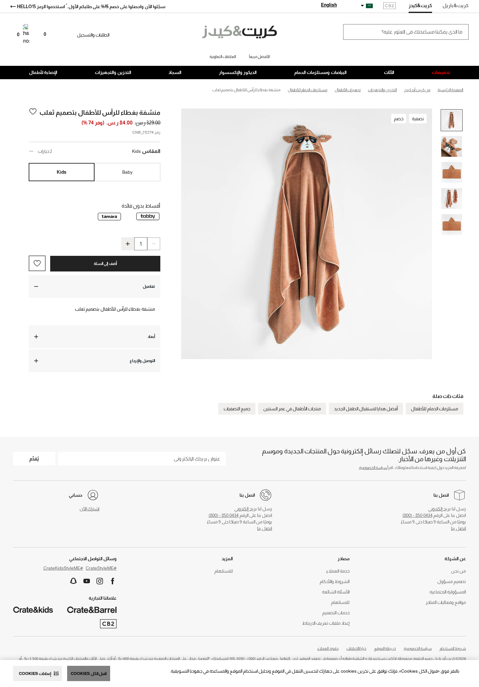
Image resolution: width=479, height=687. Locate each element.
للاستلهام (340, 602)
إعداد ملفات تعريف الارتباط (326, 623)
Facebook (113, 581)
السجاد (174, 72)
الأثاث (389, 72)
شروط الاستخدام (453, 648)
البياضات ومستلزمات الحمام (320, 72)
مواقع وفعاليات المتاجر (446, 602)
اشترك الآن (89, 508)
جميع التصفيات (237, 408)
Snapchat (74, 581)
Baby (127, 172)
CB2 (389, 6)
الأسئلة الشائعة (336, 591)
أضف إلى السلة (105, 263)
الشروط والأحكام (335, 581)
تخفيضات (441, 72)
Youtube (87, 581)
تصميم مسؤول (451, 581)
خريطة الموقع (385, 648)
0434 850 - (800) (417, 515)
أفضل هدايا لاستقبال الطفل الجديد (366, 408)
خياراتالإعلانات (356, 648)
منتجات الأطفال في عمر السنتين (292, 408)
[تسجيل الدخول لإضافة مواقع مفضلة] (32, 112)
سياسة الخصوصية (373, 467)
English (329, 4)
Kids (61, 172)
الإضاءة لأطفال (43, 72)
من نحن (458, 571)
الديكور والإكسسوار (238, 72)
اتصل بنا (458, 528)
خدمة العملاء (338, 571)
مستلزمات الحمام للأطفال (434, 408)
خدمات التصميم (336, 612)
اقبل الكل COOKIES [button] (89, 673)
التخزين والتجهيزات (113, 72)
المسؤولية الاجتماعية (447, 591)
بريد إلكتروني (439, 508)
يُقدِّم (34, 458)
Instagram (100, 581)
